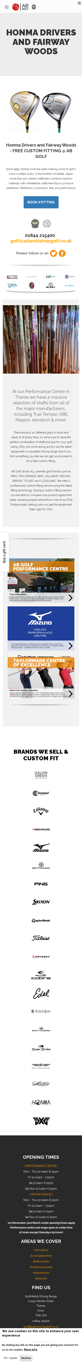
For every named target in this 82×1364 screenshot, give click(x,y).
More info (30, 1349)
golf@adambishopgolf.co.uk (41, 241)
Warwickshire (41, 1272)
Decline (26, 1357)
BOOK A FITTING (41, 202)
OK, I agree (10, 1357)
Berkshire (41, 1278)
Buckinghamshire (41, 1255)
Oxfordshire (41, 1250)
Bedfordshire (41, 1261)
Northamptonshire (41, 1267)
